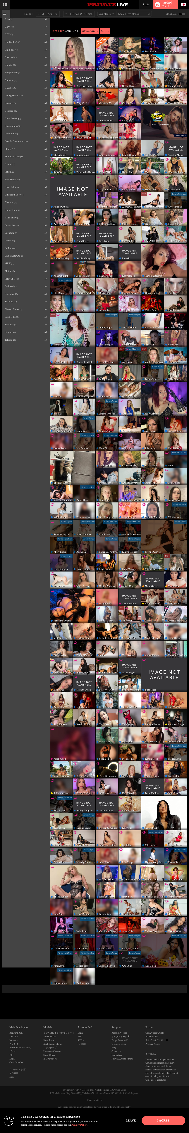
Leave (131, 1120)
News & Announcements (122, 1058)
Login (146, 4)
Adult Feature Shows (52, 1044)
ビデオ (12, 1051)
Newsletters (116, 1055)
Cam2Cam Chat (16, 1062)
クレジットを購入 (18, 1069)
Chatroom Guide (118, 1044)
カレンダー (14, 1044)
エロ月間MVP (50, 1058)
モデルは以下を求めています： (58, 1033)
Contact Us (116, 1051)
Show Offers (49, 1055)
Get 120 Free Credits (154, 1033)
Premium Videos (152, 1044)
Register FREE (16, 1033)
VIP (11, 1055)
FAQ (113, 1047)
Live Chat (13, 1036)
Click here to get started (155, 1080)
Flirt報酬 (82, 1044)
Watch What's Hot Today (20, 1047)
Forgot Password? (119, 1040)
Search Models (49, 1036)
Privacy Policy (79, 1124)
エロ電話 (13, 1073)
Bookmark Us (151, 1036)
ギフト (81, 1040)
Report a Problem (119, 1033)
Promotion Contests (52, 1051)
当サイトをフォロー (155, 1040)
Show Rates (48, 1040)
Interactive (13, 1040)
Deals (11, 1077)
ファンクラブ (50, 1047)
